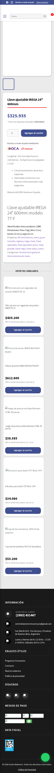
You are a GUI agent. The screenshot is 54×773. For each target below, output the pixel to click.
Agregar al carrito (34, 133)
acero (36, 237)
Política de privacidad (14, 676)
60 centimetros (25, 237)
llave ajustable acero (28, 244)
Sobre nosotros (42, 2)
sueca (41, 248)
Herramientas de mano (18, 256)
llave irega (20, 248)
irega (27, 241)
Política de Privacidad (27, 769)
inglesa (19, 241)
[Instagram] (11, 2)
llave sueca (31, 248)
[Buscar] (44, 16)
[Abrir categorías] (4, 16)
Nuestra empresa (13, 671)
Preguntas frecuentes (15, 660)
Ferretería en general (29, 252)
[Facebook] (7, 2)
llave (33, 241)
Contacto (9, 665)
